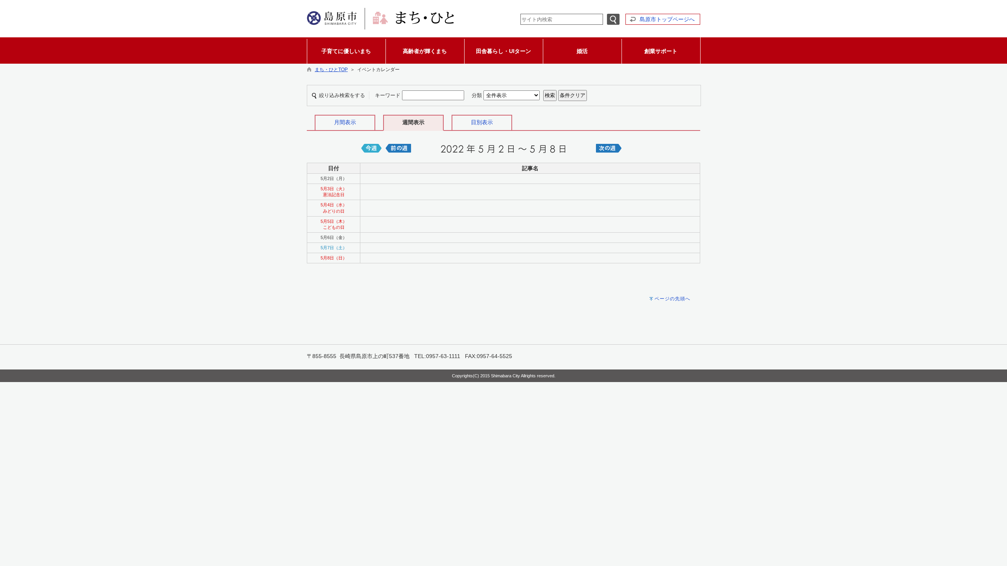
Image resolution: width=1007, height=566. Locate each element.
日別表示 (482, 122)
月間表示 (345, 122)
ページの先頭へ (672, 298)
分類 (477, 95)
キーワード (387, 95)
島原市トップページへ (667, 19)
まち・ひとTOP (331, 69)
